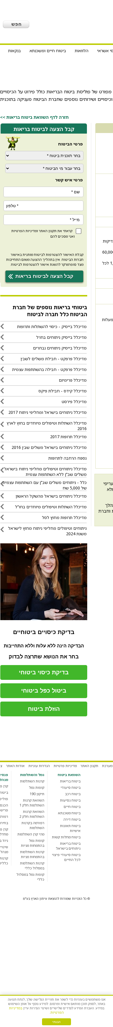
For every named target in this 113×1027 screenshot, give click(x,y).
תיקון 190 (37, 793)
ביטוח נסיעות (70, 800)
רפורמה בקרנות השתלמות (32, 825)
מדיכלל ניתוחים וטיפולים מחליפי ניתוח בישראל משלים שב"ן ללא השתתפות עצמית (45, 471)
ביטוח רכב (73, 793)
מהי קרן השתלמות (30, 834)
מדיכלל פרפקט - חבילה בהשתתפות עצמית (49, 369)
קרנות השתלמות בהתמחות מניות (32, 854)
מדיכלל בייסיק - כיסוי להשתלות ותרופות (52, 326)
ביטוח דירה (72, 819)
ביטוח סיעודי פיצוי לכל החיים (66, 857)
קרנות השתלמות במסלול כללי (32, 866)
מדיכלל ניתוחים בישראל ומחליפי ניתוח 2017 (47, 412)
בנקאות (14, 50)
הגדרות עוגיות (39, 765)
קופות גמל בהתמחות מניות (32, 843)
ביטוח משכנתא (69, 813)
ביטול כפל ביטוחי (43, 690)
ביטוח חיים (72, 806)
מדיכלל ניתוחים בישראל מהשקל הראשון (51, 496)
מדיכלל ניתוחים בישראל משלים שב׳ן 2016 (49, 447)
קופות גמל (36, 787)
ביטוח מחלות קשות (66, 837)
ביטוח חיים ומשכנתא (48, 50)
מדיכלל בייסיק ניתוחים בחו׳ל (61, 337)
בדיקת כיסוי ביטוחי (44, 672)
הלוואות (81, 50)
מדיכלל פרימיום (73, 380)
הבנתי (56, 1022)
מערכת (107, 765)
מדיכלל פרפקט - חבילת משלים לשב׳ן (54, 358)
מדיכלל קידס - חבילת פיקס (63, 391)
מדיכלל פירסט (74, 401)
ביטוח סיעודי (71, 787)
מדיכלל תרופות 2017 (68, 436)
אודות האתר (15, 765)
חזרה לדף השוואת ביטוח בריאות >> (34, 117)
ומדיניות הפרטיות (24, 230)
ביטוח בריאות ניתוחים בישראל (68, 846)
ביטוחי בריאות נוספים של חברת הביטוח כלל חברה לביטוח (49, 311)
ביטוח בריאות (70, 781)
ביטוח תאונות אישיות (70, 828)
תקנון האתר (48, 230)
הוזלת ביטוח (44, 709)
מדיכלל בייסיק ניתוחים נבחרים (60, 348)
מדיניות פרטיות (65, 765)
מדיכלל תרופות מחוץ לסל (64, 517)
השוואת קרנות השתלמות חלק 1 (31, 803)
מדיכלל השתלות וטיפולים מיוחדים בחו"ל (51, 506)
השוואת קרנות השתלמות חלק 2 (31, 814)
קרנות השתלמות (32, 781)
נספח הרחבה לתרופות (67, 458)
